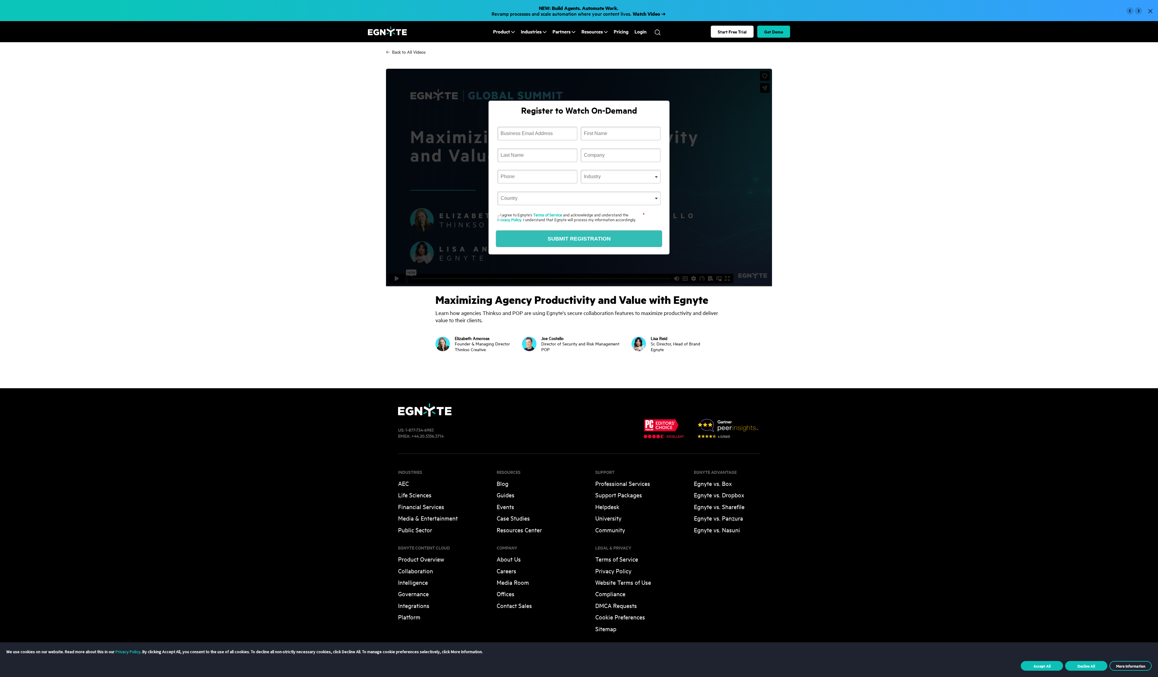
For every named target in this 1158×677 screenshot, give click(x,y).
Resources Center (519, 530)
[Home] (387, 34)
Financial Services (421, 506)
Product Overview (421, 559)
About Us (509, 559)
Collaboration (415, 571)
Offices (505, 593)
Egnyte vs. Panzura (718, 518)
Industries (531, 31)
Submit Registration (579, 239)
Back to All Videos (409, 51)
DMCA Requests (616, 605)
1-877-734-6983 (419, 430)
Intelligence (413, 582)
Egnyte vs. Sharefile (719, 506)
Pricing (621, 31)
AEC (403, 483)
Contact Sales (514, 605)
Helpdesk (607, 506)
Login (640, 31)
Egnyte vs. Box (713, 483)
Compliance (610, 593)
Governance (413, 593)
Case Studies (513, 518)
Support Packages (618, 495)
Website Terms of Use (623, 582)
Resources (592, 31)
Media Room (513, 582)
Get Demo (773, 31)
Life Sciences (415, 495)
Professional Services (622, 483)
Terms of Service (547, 214)
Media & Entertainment (428, 518)
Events (505, 506)
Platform (409, 617)
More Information (1130, 666)
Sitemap (605, 628)
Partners (561, 31)
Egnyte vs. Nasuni (717, 530)
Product (501, 31)
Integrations (413, 605)
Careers (506, 571)
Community (610, 530)
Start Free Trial (732, 31)
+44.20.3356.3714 (427, 436)
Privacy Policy (509, 219)
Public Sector (415, 530)
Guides (505, 495)
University (608, 518)
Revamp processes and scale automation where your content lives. (576, 11)
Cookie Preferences (620, 617)
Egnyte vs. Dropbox (719, 495)
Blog (502, 483)
